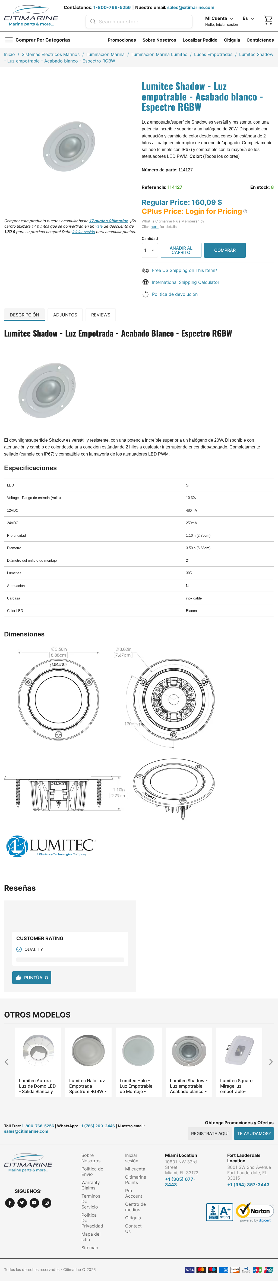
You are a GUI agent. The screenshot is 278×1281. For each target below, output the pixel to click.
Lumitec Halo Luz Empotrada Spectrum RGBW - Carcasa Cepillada (88, 1086)
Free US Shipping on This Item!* (184, 270)
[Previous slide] (9, 1061)
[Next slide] (269, 1061)
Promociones (122, 40)
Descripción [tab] (24, 315)
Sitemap (89, 1247)
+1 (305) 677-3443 (180, 1181)
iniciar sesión (83, 231)
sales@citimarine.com (190, 7)
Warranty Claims (90, 1185)
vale (98, 226)
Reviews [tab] (100, 315)
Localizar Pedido (200, 40)
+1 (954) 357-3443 (248, 1184)
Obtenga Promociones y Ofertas (239, 1122)
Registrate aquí (210, 1133)
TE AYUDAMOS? (254, 1133)
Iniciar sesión (131, 1158)
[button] (245, 211)
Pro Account (133, 1193)
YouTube (34, 1203)
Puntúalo (31, 978)
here (155, 226)
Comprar (225, 250)
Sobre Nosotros (159, 40)
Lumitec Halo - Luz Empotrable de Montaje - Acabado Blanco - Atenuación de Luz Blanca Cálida (138, 1086)
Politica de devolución (175, 294)
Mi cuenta (135, 1169)
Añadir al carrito (181, 250)
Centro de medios (135, 1206)
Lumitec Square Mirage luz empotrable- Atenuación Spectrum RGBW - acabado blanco (238, 1086)
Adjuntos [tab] (65, 315)
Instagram (46, 1203)
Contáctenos (260, 40)
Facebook (10, 1203)
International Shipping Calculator (185, 282)
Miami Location (181, 1155)
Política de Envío (92, 1171)
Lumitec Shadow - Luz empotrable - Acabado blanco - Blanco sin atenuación (188, 1086)
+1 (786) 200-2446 (97, 1125)
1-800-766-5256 (112, 7)
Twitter (22, 1203)
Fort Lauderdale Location (244, 1158)
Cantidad (150, 238)
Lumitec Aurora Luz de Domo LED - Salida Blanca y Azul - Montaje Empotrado (37, 1086)
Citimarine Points (135, 1179)
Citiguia (232, 40)
